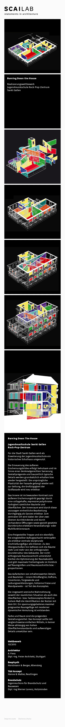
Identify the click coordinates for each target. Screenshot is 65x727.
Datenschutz (24, 719)
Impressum (10, 719)
